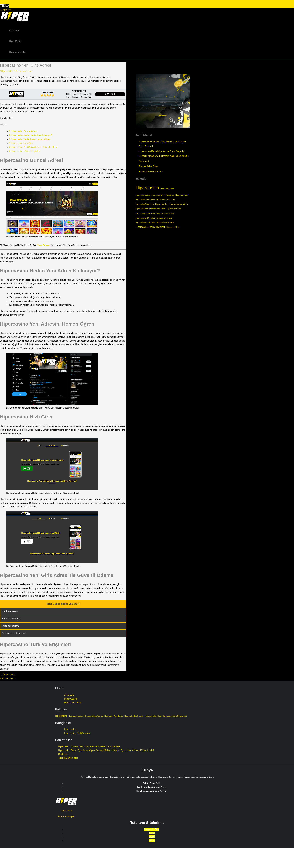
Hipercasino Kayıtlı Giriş (179, 204)
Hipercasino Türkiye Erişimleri (25, 151)
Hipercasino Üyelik (173, 227)
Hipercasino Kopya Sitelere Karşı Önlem (151, 209)
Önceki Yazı (7, 674)
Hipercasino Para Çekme (165, 213)
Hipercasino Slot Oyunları (145, 218)
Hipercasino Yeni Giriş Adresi (150, 227)
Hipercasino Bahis (167, 189)
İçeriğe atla (5, 9)
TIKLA (4, 6)
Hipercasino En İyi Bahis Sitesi (163, 195)
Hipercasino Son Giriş (164, 218)
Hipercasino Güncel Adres (145, 199)
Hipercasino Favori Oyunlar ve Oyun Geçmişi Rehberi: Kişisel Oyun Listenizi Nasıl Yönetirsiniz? (106, 750)
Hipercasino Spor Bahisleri (145, 222)
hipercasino (66, 810)
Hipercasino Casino (143, 195)
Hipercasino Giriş (181, 195)
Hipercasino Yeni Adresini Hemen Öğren (30, 139)
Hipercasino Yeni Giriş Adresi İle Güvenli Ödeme (34, 147)
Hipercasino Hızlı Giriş (22, 143)
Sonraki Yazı (8, 678)
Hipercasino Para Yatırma (145, 213)
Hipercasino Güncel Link (145, 204)
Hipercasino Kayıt (161, 204)
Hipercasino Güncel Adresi (24, 131)
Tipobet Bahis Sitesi (148, 166)
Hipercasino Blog (17, 52)
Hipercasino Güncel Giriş (165, 199)
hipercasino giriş (66, 816)
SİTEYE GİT (110, 94)
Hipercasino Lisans (174, 209)
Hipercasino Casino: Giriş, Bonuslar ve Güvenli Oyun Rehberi (89, 746)
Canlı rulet (144, 161)
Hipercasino (7, 71)
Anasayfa (14, 30)
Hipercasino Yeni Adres (165, 222)
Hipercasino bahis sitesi (150, 171)
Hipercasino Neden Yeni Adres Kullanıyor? (31, 135)
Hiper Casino (15, 41)
